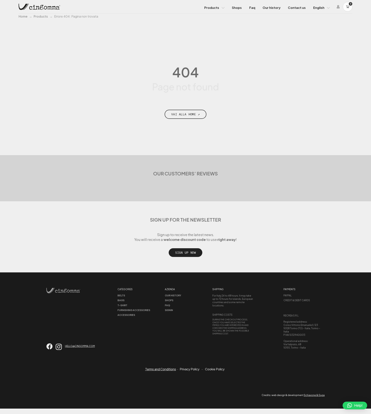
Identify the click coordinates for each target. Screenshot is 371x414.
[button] (355, 405)
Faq (252, 8)
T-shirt (122, 305)
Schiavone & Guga (314, 395)
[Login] (338, 6)
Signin (169, 310)
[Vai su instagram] (59, 346)
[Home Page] (39, 7)
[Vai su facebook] (49, 346)
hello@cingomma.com (80, 346)
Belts (121, 295)
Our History (173, 295)
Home (23, 16)
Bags (120, 300)
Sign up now (185, 252)
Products (211, 8)
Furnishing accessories (133, 310)
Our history (272, 8)
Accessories (126, 315)
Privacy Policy (189, 369)
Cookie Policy (215, 369)
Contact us (297, 8)
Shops (237, 8)
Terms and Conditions (160, 369)
